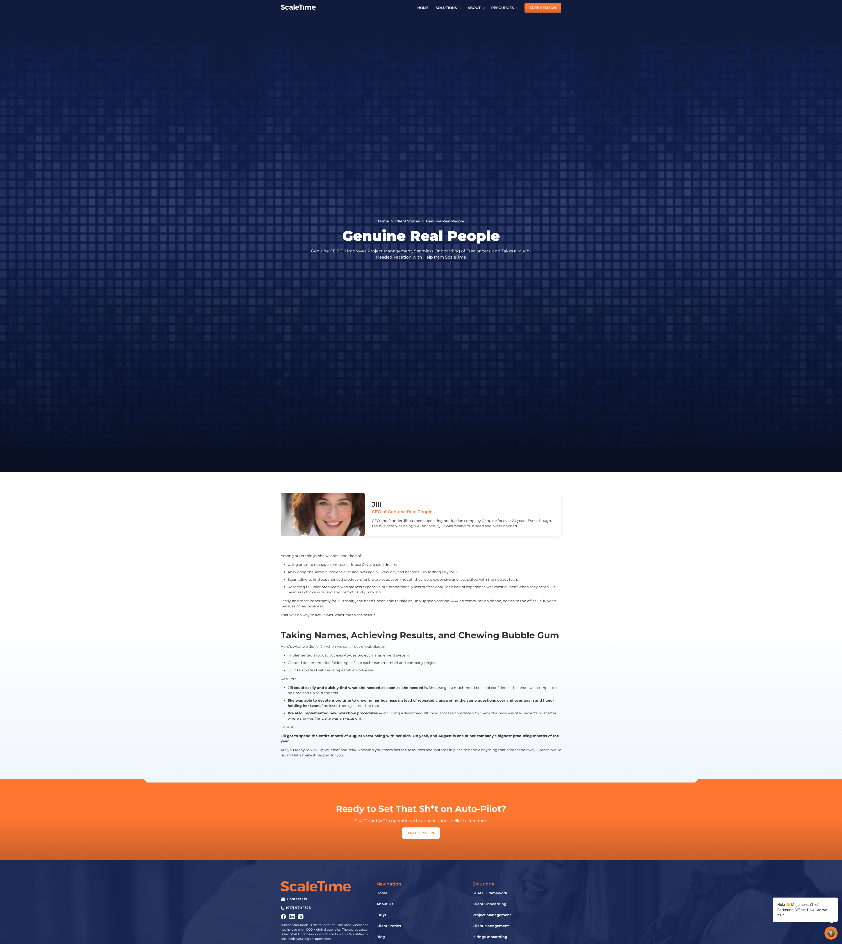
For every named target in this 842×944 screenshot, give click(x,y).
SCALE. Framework (490, 893)
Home (423, 8)
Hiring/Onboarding (490, 937)
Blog (380, 937)
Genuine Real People (445, 221)
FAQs (381, 915)
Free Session (543, 8)
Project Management (492, 915)
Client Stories (407, 221)
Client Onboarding (489, 904)
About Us (384, 904)
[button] (448, 8)
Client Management (491, 926)
